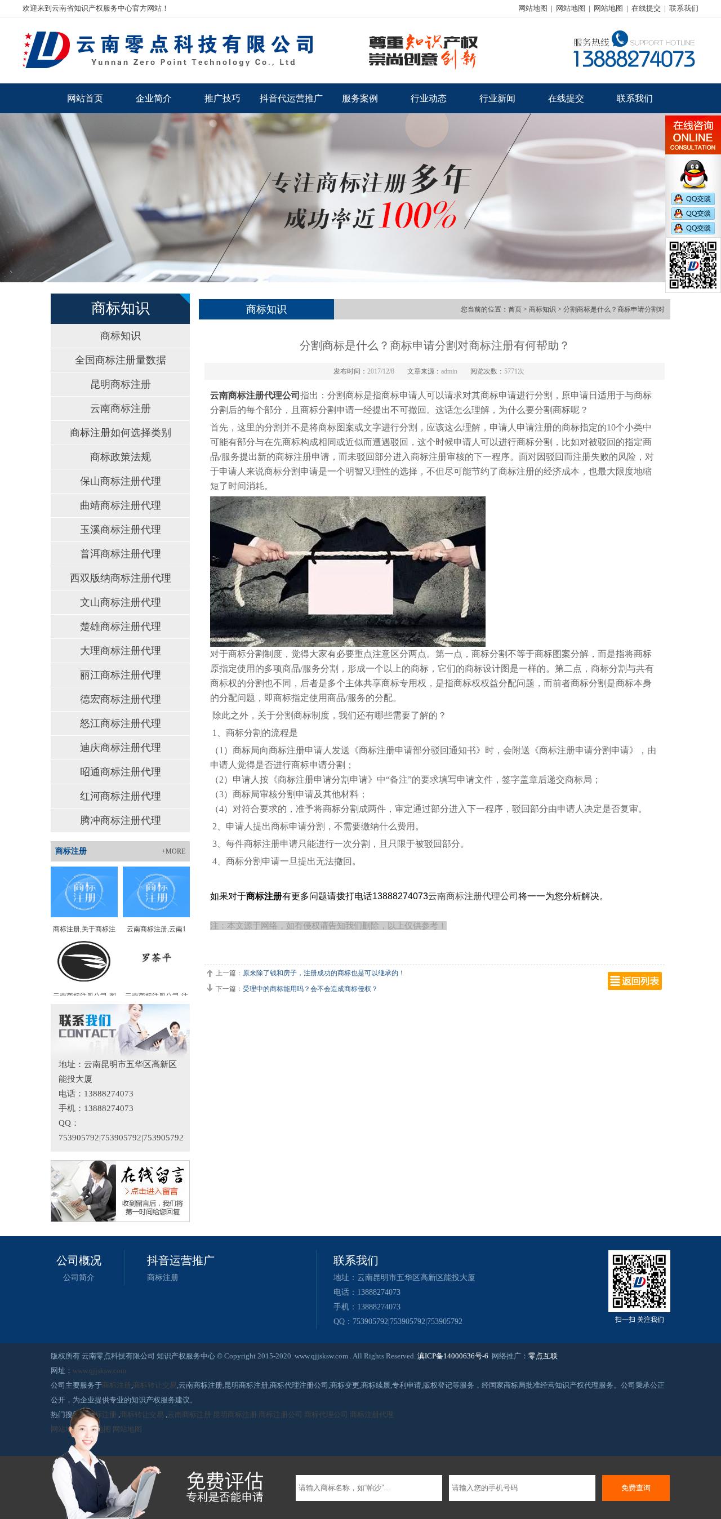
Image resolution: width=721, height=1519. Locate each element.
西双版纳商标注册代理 (120, 578)
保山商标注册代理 (120, 481)
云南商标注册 (120, 408)
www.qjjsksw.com (99, 1370)
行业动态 (429, 98)
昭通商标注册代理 (120, 772)
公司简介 (79, 1277)
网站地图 (533, 8)
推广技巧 (222, 98)
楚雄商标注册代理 (120, 626)
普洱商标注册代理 (120, 553)
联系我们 (683, 8)
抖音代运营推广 (291, 98)
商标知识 (120, 335)
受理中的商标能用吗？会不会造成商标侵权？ (310, 989)
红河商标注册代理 (120, 796)
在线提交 (646, 8)
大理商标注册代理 (120, 650)
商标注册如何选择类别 (120, 432)
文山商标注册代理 (120, 602)
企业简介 (154, 98)
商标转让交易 (155, 1385)
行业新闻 (497, 98)
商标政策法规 (120, 457)
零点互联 (543, 1356)
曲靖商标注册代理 (120, 505)
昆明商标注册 (120, 384)
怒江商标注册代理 (120, 723)
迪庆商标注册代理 (120, 747)
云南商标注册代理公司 (255, 395)
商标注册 (163, 1277)
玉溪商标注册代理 (120, 529)
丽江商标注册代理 (120, 675)
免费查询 (636, 1488)
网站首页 (85, 98)
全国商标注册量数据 (120, 360)
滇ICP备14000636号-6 (452, 1356)
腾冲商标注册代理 (120, 820)
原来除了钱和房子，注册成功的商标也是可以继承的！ (324, 973)
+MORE (173, 851)
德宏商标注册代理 (120, 699)
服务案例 (360, 98)
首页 (515, 309)
